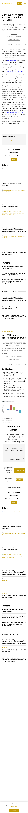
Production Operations (8, 11)
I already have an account (14, 487)
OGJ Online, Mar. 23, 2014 (15, 112)
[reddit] (16, 44)
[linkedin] (11, 44)
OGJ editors (14, 34)
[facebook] (9, 44)
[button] (3, 3)
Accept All (14, 810)
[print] (25, 44)
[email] (19, 44)
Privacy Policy (14, 806)
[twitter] (14, 44)
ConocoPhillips (11, 60)
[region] (14, 807)
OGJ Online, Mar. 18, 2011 (14, 72)
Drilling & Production (7, 331)
